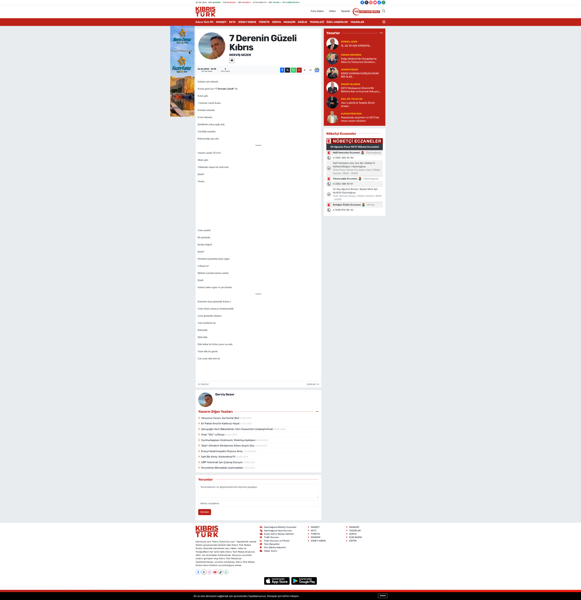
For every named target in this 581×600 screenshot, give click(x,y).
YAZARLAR (357, 21)
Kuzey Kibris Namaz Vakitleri (279, 534)
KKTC (232, 21)
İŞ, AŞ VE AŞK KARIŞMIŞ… (356, 45)
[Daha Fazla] (299, 70)
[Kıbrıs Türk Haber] (205, 11)
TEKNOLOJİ (317, 21)
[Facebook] (198, 572)
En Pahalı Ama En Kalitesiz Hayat (220, 423)
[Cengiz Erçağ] (332, 72)
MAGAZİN (289, 21)
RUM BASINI (355, 537)
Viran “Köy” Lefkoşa (213, 434)
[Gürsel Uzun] (332, 43)
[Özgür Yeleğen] (332, 87)
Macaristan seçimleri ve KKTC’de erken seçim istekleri (360, 119)
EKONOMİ (315, 537)
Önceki (204, 384)
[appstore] (277, 580)
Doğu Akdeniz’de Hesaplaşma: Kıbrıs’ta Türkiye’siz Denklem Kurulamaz (359, 60)
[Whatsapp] (226, 572)
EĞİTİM (352, 540)
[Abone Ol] (316, 70)
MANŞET (221, 21)
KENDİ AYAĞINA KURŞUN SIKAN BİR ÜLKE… (360, 75)
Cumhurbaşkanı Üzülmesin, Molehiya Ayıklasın (228, 440)
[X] (203, 572)
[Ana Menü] (383, 22)
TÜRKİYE (264, 21)
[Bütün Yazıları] (317, 411)
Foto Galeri (317, 11)
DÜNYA (276, 21)
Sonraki (312, 384)
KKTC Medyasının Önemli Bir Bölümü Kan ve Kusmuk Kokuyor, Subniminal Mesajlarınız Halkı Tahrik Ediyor (362, 90)
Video (332, 11)
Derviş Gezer (240, 55)
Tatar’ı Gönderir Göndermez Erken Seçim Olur (228, 445)
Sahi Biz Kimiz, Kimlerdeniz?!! (218, 456)
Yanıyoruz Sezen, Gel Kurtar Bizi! (220, 417)
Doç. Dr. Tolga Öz (352, 99)
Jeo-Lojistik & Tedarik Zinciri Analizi (358, 104)
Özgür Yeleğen (350, 84)
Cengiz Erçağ (349, 69)
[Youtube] (214, 572)
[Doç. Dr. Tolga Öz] (332, 102)
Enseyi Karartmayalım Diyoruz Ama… (222, 451)
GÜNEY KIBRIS (247, 21)
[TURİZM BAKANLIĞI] (182, 70)
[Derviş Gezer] (211, 45)
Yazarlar (345, 11)
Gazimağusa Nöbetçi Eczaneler (280, 527)
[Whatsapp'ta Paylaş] (293, 70)
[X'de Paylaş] (287, 70)
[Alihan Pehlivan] (332, 117)
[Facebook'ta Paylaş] (282, 70)
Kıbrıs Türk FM (204, 21)
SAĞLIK (302, 21)
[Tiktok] (220, 572)
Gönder (204, 511)
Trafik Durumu (271, 537)
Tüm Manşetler (272, 544)
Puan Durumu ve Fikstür (277, 540)
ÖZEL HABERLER (337, 21)
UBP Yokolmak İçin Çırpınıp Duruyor (222, 462)
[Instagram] (209, 572)
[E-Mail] (231, 60)
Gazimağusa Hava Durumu (278, 530)
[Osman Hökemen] (332, 58)
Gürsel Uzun (349, 41)
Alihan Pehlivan (351, 113)
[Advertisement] (258, 205)
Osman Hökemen (351, 54)
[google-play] (304, 580)
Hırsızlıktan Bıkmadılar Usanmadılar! (222, 467)
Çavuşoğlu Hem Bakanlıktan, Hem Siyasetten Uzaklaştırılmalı (237, 429)
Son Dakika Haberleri (275, 547)
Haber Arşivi (270, 551)
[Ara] (383, 11)
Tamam (383, 596)
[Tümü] (381, 32)
